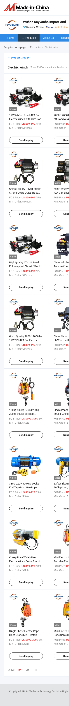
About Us (48, 37)
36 (27, 669)
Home (10, 37)
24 (19, 669)
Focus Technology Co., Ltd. (46, 691)
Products (30, 37)
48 (35, 669)
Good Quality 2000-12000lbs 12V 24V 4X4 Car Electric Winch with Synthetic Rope (25, 340)
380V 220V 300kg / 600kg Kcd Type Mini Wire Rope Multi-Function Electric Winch (25, 487)
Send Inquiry (26, 140)
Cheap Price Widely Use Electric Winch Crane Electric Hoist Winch (25, 561)
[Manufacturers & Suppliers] (27, 7)
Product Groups (19, 58)
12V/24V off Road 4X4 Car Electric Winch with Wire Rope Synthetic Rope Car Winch (26, 119)
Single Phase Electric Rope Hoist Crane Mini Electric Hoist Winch (24, 634)
